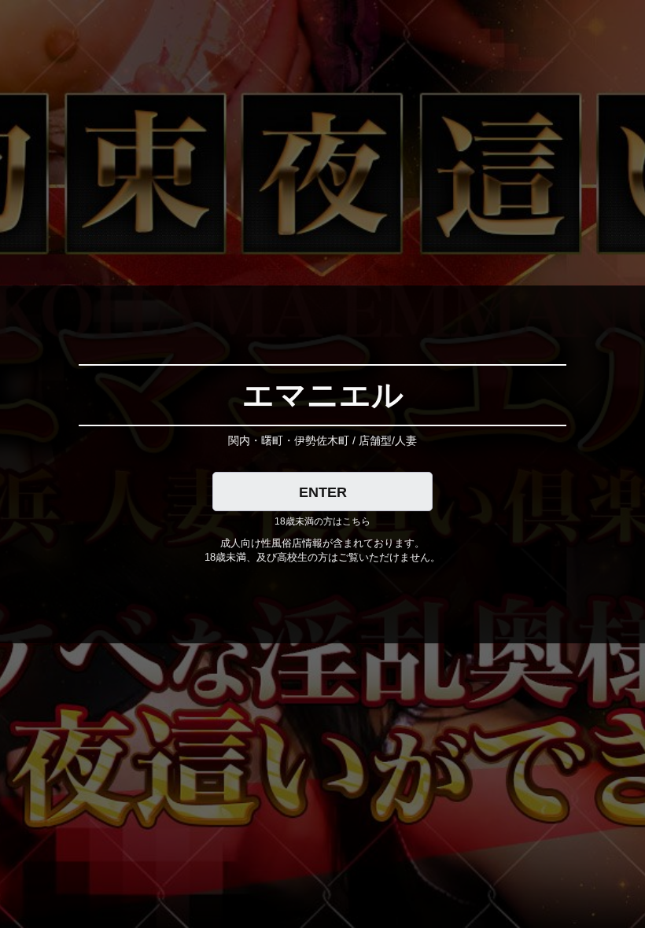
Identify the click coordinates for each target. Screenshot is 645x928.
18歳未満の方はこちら (322, 521)
